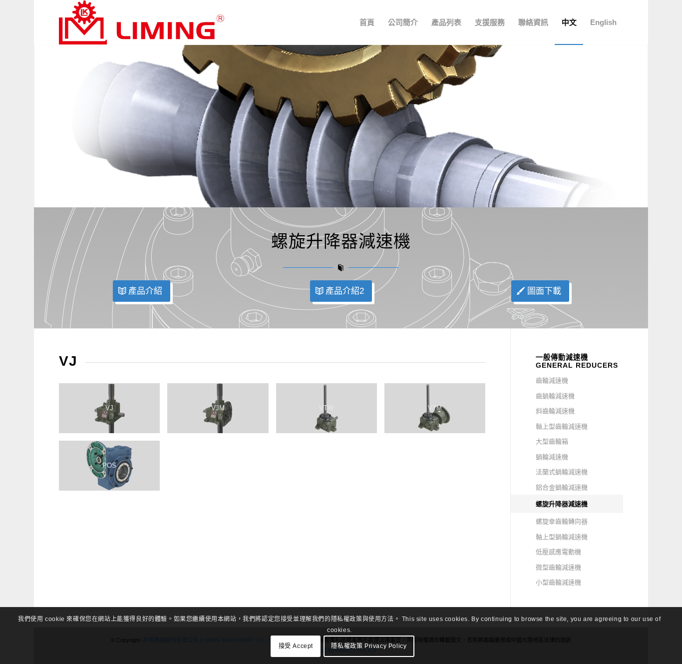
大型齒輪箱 (552, 441)
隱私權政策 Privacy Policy (368, 646)
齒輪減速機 (552, 380)
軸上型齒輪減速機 (562, 426)
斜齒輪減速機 (555, 411)
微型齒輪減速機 (558, 567)
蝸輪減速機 (552, 457)
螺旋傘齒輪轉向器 (562, 521)
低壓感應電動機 (558, 552)
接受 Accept (296, 646)
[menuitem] (367, 22)
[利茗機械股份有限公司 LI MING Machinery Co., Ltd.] (141, 22)
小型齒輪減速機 (558, 582)
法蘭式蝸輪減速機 (562, 472)
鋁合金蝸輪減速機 (562, 487)
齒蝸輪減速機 (555, 396)
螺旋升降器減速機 (562, 504)
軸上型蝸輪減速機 (562, 537)
